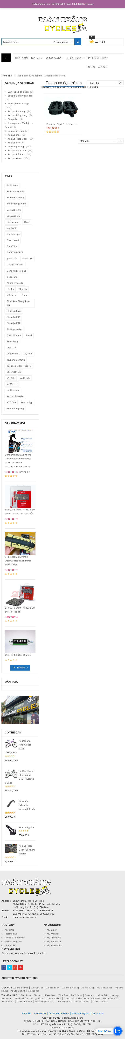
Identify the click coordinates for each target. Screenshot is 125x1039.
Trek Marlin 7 (55, 998)
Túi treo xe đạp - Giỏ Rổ (19, 366)
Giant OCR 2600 (82, 1001)
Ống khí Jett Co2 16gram (18, 655)
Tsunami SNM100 (16, 360)
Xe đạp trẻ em (15, 158)
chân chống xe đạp (16, 203)
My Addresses (54, 941)
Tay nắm (28, 353)
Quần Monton (14, 335)
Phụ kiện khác (14, 311)
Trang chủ (6, 75)
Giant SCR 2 (8, 1001)
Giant (27, 222)
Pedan (24, 295)
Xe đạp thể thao (16, 154)
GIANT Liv (12, 246)
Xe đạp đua (33, 991)
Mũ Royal (11, 295)
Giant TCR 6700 (100, 1001)
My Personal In (54, 945)
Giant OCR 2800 (24, 1001)
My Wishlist (52, 933)
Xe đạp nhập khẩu (17, 150)
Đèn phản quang (15, 408)
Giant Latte (26, 995)
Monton (23, 289)
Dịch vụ (35, 58)
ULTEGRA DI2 (14, 372)
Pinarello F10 (13, 317)
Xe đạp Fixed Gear (17, 138)
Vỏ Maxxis (12, 384)
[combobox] (62, 42)
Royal (29, 335)
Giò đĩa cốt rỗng (15, 264)
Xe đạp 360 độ (53, 58)
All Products (19, 667)
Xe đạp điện (14, 142)
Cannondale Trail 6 (73, 998)
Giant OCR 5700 (110, 998)
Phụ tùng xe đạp (16, 146)
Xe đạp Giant (37, 988)
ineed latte (12, 277)
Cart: (98, 41)
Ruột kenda (13, 353)
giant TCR (12, 258)
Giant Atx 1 (90, 995)
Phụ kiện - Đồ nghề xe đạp (18, 303)
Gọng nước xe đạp (16, 270)
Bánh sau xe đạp (15, 191)
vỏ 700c (11, 378)
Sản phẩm (13, 119)
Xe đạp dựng (88, 988)
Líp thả (10, 289)
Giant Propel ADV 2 (44, 1001)
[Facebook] (4, 967)
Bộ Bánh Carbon (15, 197)
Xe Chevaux (13, 390)
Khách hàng (74, 58)
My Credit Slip (54, 937)
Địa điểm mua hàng (97, 58)
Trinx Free (63, 995)
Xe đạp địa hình (18, 991)
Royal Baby (12, 341)
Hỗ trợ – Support (97, 67)
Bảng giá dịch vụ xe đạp (20, 95)
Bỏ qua (89, 4)
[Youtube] (20, 967)
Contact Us (10, 945)
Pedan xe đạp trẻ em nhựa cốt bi (63, 124)
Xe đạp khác (14, 135)
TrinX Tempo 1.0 (64, 1001)
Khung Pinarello (15, 283)
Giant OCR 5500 (92, 998)
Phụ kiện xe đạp (104, 988)
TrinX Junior (76, 995)
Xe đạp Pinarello (15, 396)
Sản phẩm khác (16, 131)
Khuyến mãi (21, 58)
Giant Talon (103, 995)
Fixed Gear (50, 995)
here (44, 953)
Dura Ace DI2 (13, 216)
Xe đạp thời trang (17, 111)
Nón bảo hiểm (21, 998)
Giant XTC (27, 258)
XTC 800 (11, 402)
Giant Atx (38, 995)
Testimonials (11, 933)
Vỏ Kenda (25, 378)
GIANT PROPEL (15, 252)
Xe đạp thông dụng (17, 115)
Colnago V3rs (14, 210)
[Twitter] (9, 967)
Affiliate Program (13, 941)
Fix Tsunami (13, 222)
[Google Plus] (15, 967)
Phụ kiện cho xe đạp (18, 103)
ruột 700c (11, 347)
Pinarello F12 (13, 323)
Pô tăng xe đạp (14, 329)
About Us (9, 929)
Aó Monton (12, 185)
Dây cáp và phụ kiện (18, 91)
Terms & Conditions (15, 937)
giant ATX (11, 228)
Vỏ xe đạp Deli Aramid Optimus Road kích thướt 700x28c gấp (18, 560)
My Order (52, 929)
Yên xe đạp (27, 402)
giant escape (13, 234)
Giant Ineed (13, 240)
